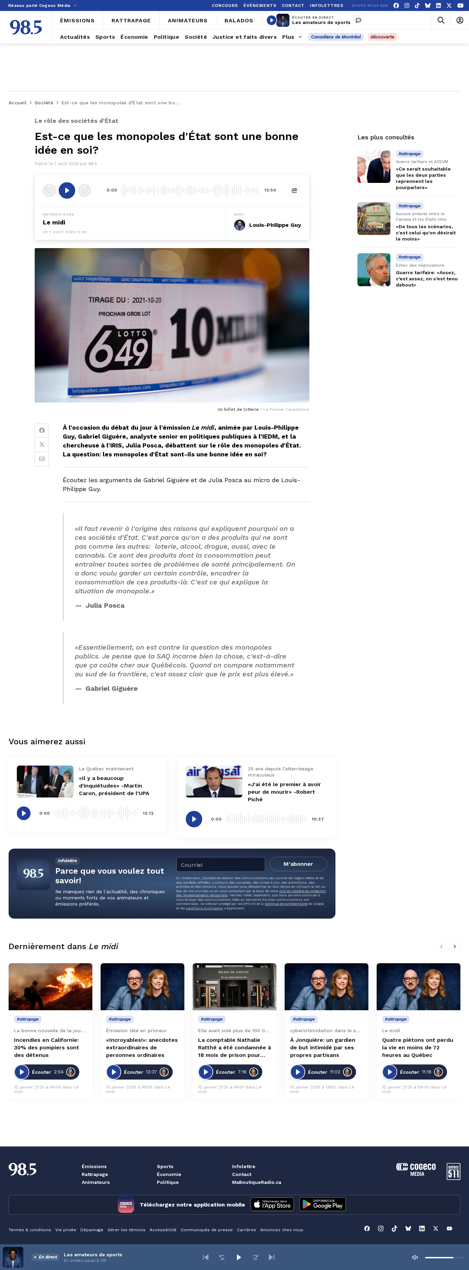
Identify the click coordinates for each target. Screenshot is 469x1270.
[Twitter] (42, 445)
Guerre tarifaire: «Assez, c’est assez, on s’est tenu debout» (427, 279)
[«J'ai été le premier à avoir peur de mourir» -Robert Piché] (214, 781)
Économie (169, 1174)
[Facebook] (396, 5)
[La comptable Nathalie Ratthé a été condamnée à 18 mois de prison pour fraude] (234, 986)
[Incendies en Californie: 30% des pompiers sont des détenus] (50, 986)
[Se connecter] (459, 20)
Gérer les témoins (126, 1229)
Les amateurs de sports (321, 22)
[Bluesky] (428, 5)
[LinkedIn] (438, 5)
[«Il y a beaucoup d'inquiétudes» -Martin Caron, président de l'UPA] (45, 781)
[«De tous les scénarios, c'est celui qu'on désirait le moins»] (373, 218)
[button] (206, 1257)
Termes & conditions (30, 1229)
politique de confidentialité (286, 904)
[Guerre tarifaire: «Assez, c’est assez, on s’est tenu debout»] (373, 269)
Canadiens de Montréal (336, 36)
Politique (168, 1182)
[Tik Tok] (417, 5)
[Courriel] (42, 459)
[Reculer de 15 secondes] (49, 190)
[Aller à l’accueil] (26, 27)
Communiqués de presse (207, 1229)
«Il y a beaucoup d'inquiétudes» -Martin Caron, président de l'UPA (114, 785)
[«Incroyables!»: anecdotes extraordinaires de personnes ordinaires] (142, 986)
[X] (449, 5)
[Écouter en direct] (271, 20)
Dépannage (91, 1229)
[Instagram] (406, 5)
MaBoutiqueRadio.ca (256, 1182)
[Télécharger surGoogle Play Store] (322, 1204)
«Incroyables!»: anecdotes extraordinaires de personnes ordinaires (142, 1047)
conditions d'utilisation (204, 908)
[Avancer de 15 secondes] (84, 190)
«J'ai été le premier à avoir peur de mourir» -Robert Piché (284, 792)
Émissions (94, 1166)
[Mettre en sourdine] (415, 1257)
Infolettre (243, 1166)
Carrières (246, 1229)
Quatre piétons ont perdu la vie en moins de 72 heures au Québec (417, 1047)
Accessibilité (163, 1229)
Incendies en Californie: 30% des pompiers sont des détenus (46, 1047)
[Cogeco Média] (416, 1174)
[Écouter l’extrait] (67, 190)
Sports (165, 1166)
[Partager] (294, 190)
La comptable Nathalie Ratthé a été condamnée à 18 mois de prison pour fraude (234, 1048)
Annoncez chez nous (281, 1229)
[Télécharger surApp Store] (272, 1204)
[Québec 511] (453, 1178)
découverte (382, 36)
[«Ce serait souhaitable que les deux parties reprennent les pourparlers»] (373, 166)
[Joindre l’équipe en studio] (358, 20)
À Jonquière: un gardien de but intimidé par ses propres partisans (322, 1047)
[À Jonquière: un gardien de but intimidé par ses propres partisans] (326, 986)
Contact (241, 1174)
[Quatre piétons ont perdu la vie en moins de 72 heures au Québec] (418, 986)
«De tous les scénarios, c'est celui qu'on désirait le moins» (426, 233)
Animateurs (96, 1182)
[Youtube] (460, 5)
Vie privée (65, 1229)
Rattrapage (95, 1174)
